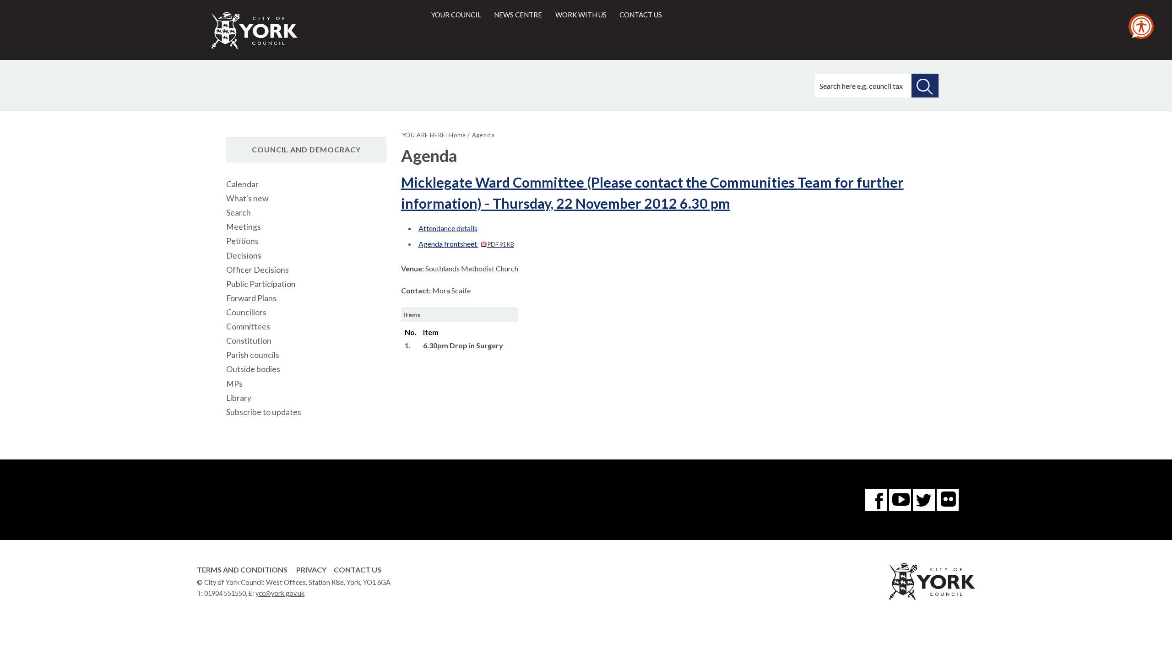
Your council (456, 15)
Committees (248, 326)
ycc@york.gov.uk (279, 593)
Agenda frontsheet (466, 243)
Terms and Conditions (242, 569)
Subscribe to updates (263, 412)
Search (238, 212)
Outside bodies (253, 369)
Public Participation (261, 284)
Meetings (243, 227)
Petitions (242, 241)
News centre (518, 15)
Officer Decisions (257, 270)
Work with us (581, 15)
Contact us (640, 15)
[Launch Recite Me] (1141, 26)
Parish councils (252, 355)
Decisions (243, 255)
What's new (247, 198)
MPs (234, 384)
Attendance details (447, 228)
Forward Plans (251, 298)
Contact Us (357, 569)
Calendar (242, 184)
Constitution (248, 341)
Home (457, 135)
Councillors (246, 312)
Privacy (311, 569)
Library (238, 398)
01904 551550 (225, 593)
